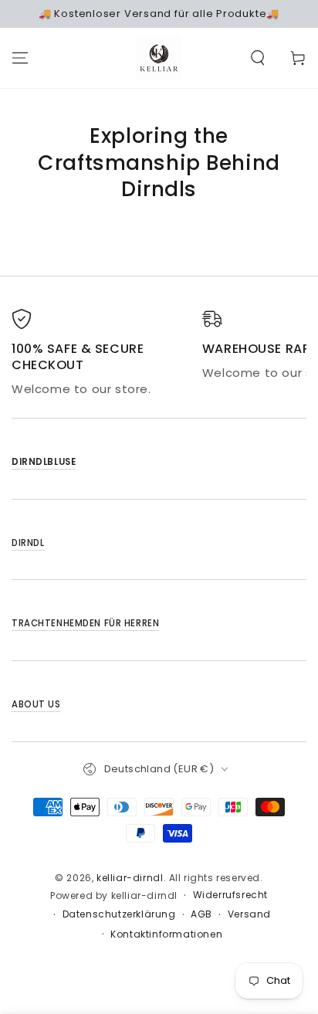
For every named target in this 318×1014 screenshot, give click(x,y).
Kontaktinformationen (166, 934)
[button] (258, 58)
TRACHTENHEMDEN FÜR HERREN (85, 623)
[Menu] (20, 58)
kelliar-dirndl (129, 877)
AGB (201, 914)
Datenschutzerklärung (119, 914)
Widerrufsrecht (230, 895)
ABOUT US (36, 704)
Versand (249, 914)
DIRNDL (28, 543)
